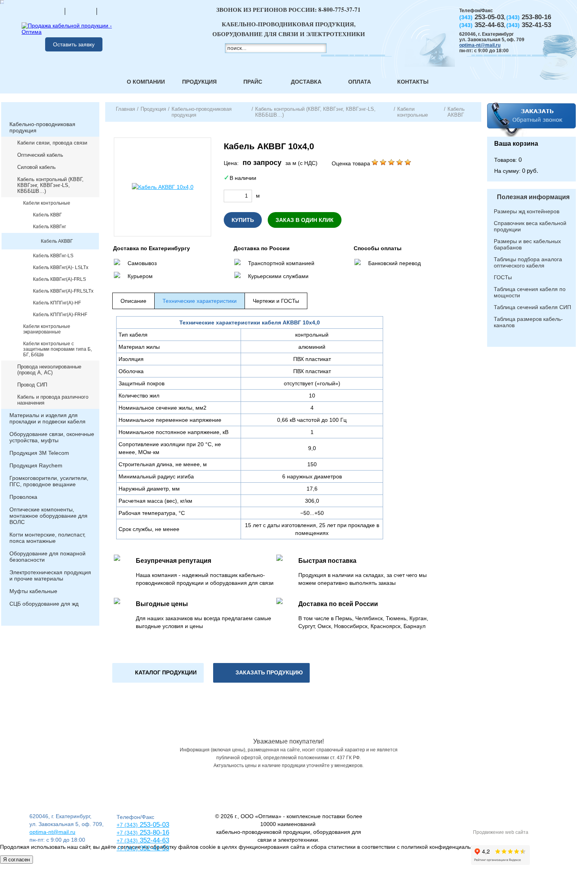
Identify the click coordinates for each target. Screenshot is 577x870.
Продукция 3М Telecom (39, 453)
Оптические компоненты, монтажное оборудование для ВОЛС (48, 515)
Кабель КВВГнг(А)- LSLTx (60, 267)
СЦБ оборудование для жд (44, 604)
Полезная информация (533, 197)
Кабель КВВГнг (49, 226)
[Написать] (112, 11)
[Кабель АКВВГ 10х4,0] (162, 186)
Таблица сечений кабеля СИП (532, 307)
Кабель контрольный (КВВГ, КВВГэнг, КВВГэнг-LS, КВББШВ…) (50, 185)
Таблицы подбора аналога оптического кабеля (528, 262)
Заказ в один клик (305, 220)
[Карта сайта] (81, 11)
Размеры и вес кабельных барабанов (527, 244)
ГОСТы (503, 277)
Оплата (359, 82)
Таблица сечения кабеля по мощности (530, 292)
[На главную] (49, 11)
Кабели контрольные (46, 203)
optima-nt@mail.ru (479, 45)
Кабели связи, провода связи (52, 143)
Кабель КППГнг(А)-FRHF (60, 314)
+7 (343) (127, 848)
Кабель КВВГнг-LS (53, 255)
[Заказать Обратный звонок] (531, 119)
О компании (146, 82)
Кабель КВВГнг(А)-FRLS (59, 279)
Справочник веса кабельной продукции (530, 226)
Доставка (306, 82)
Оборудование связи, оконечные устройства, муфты (51, 437)
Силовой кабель (36, 167)
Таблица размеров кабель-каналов (528, 322)
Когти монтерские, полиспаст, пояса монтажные (47, 537)
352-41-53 (153, 848)
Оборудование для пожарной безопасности (47, 556)
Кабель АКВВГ (57, 241)
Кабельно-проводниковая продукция (42, 127)
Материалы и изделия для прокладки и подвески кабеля (47, 418)
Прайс (252, 82)
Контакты (413, 82)
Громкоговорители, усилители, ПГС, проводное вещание (48, 481)
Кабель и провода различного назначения (52, 400)
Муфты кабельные (33, 591)
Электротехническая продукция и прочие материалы (50, 575)
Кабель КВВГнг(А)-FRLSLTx (63, 291)
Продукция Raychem (35, 465)
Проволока (23, 497)
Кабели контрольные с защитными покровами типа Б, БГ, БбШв (57, 349)
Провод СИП (32, 385)
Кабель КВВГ (47, 215)
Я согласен (16, 860)
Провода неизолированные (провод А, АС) (49, 369)
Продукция (199, 82)
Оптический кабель (40, 155)
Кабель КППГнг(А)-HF (57, 303)
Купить (243, 220)
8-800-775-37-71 (339, 9)
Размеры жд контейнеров (526, 211)
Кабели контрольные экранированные (46, 329)
